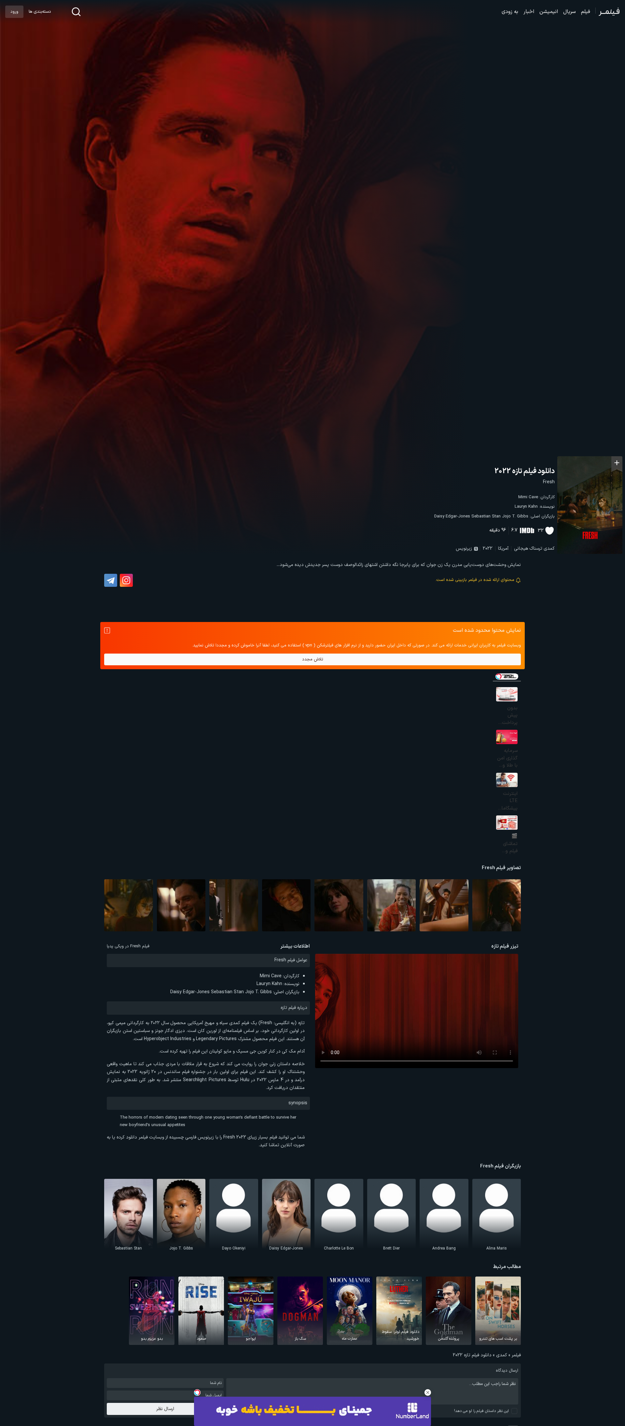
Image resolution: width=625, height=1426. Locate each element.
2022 (488, 548)
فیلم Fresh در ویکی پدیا (128, 946)
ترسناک (535, 548)
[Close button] (427, 1392)
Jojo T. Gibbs (515, 516)
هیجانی (521, 548)
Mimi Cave (528, 497)
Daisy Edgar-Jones (452, 516)
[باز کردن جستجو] (76, 12)
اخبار (528, 12)
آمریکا (503, 548)
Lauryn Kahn (526, 506)
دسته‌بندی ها (40, 11)
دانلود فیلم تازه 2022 (524, 471)
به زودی (510, 12)
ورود (14, 11)
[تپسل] (197, 1392)
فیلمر (516, 1355)
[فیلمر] (607, 11)
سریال (569, 12)
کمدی (549, 548)
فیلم (585, 12)
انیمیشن (548, 12)
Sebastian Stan (486, 516)
